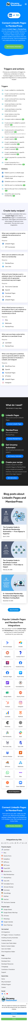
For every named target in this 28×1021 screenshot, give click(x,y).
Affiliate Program (6, 984)
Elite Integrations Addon (8, 951)
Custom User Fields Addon (8, 943)
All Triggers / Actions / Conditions (10, 935)
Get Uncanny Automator (14, 46)
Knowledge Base (6, 958)
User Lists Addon (6, 949)
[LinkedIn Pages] (10, 15)
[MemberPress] (17, 15)
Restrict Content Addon (8, 946)
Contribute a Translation (8, 969)
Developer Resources (7, 964)
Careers (3, 987)
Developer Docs (5, 961)
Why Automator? (6, 981)
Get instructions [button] (12, 478)
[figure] (2, 90)
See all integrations (14, 791)
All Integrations (5, 932)
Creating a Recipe (6, 940)
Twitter (4, 993)
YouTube (7, 993)
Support (3, 972)
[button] (26, 4)
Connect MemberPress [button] (14, 438)
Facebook (2, 993)
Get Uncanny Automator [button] (14, 456)
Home (3, 979)
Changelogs (4, 966)
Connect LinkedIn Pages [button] (14, 424)
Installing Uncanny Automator (9, 937)
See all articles (14, 610)
